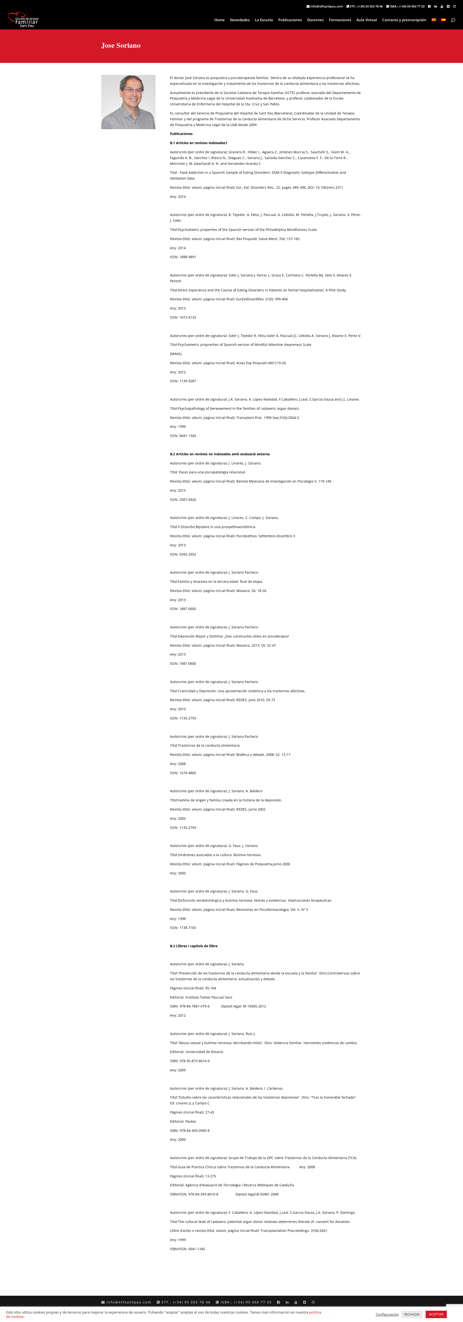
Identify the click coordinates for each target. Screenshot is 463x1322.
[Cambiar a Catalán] (434, 23)
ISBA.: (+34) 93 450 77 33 (406, 6)
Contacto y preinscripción (404, 20)
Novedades (240, 20)
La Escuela (264, 20)
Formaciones (340, 20)
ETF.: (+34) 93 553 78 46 (366, 6)
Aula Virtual (366, 20)
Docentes (315, 20)
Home (219, 20)
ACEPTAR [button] (436, 1314)
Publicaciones (290, 20)
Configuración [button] (387, 1314)
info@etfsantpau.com (326, 6)
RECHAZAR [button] (412, 1314)
